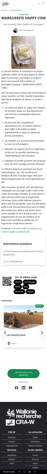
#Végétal (30, 292)
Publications (35, 441)
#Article (18, 282)
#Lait (26, 287)
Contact (35, 455)
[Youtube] (30, 388)
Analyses (12, 459)
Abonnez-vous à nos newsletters (23, 373)
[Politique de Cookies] (24, 472)
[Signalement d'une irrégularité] (35, 472)
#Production (19, 292)
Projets (35, 437)
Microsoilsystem (16, 335)
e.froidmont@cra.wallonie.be (26, 228)
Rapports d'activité (35, 446)
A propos (12, 441)
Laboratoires (11, 455)
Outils (12, 463)
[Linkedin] (23, 388)
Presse (35, 463)
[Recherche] (39, 3)
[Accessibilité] (30, 472)
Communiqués (16, 10)
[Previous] (5, 333)
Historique (12, 437)
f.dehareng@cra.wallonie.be (15, 231)
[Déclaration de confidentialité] (19, 472)
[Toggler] (43, 3)
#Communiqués (29, 282)
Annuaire (35, 459)
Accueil (4, 10)
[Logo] (23, 417)
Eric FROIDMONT (26, 30)
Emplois (35, 468)
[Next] (42, 333)
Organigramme (11, 446)
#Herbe (17, 287)
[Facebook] (16, 388)
